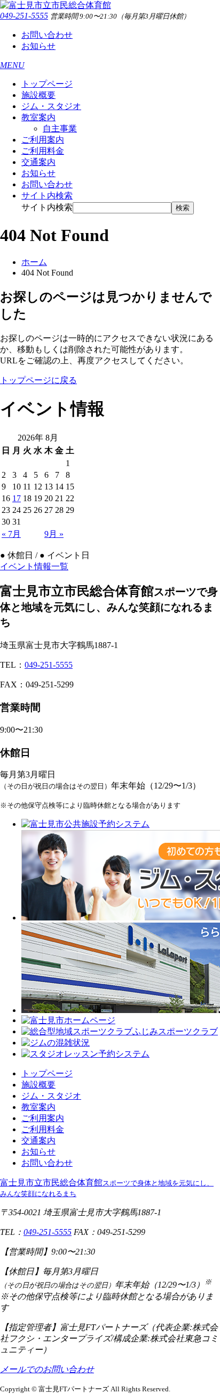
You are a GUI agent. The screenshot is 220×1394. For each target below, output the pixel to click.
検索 (183, 208)
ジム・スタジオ (51, 106)
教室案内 (38, 117)
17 (16, 498)
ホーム (34, 262)
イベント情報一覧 (34, 566)
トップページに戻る (38, 380)
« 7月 (11, 533)
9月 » (54, 533)
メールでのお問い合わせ (47, 1369)
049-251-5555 (24, 15)
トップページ (47, 83)
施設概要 (38, 94)
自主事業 (60, 128)
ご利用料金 (42, 150)
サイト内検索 (47, 207)
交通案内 (38, 162)
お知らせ (38, 46)
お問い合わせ (47, 34)
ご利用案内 (42, 139)
